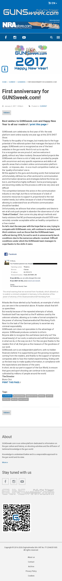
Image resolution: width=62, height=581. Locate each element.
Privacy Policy (31, 571)
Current (43, 106)
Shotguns (23, 399)
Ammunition (31, 396)
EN (53, 3)
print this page (39, 124)
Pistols (6, 399)
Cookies (31, 576)
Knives (41, 396)
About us (31, 557)
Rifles (14, 399)
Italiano (7, 112)
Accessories (19, 396)
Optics (49, 396)
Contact (31, 562)
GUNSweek (7, 396)
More (4, 462)
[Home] (31, 11)
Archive (31, 566)
